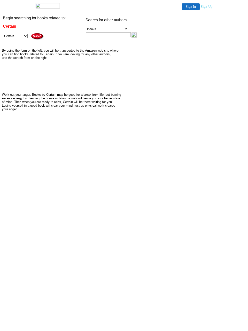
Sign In (191, 6)
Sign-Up (206, 6)
